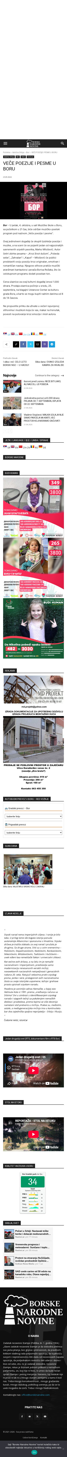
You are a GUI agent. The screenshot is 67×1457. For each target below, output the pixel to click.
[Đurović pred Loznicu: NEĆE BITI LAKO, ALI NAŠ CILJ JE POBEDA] (12, 386)
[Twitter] (30, 344)
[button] (5, 143)
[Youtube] (45, 1417)
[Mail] (30, 1417)
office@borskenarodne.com (36, 1394)
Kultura (30, 157)
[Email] (37, 344)
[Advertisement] (33, 35)
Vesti (23, 157)
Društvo (7, 408)
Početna (6, 152)
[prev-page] (5, 431)
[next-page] (10, 431)
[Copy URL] (16, 344)
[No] (63, 1448)
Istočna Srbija (18, 152)
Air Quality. (33, 1174)
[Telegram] (52, 344)
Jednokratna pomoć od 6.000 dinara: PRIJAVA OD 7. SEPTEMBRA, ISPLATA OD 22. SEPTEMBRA (42, 401)
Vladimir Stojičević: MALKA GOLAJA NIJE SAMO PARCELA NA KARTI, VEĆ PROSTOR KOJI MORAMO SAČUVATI (44, 418)
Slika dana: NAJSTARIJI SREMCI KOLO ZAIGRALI (23, 887)
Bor (27, 152)
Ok (34, 1452)
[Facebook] (23, 344)
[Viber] (45, 344)
